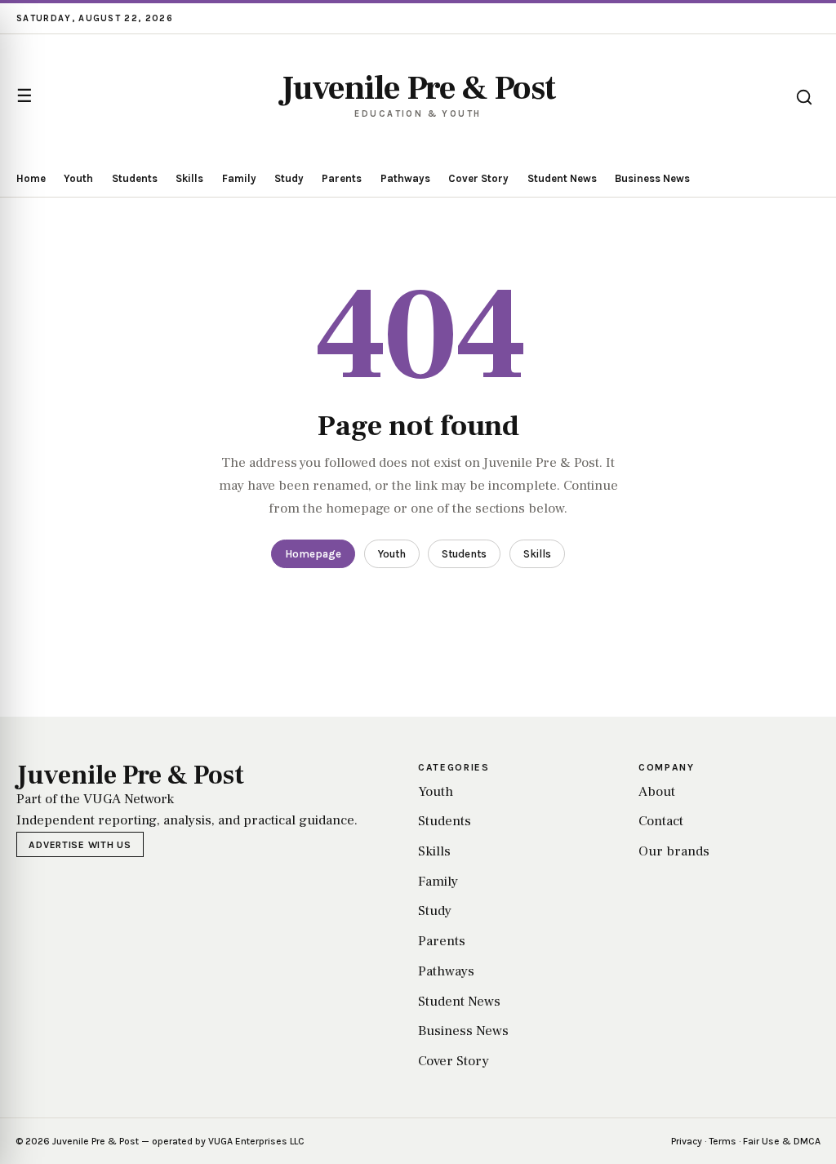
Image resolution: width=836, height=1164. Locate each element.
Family (239, 178)
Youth (78, 178)
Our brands (673, 851)
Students (135, 178)
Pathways (405, 178)
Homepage (313, 554)
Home (31, 178)
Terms (722, 1141)
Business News (652, 178)
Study (289, 178)
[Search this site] (804, 97)
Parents (342, 178)
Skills (189, 178)
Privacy (686, 1141)
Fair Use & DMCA (781, 1141)
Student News (562, 178)
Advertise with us (80, 845)
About (656, 792)
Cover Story (478, 178)
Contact (660, 821)
